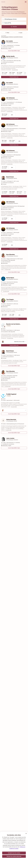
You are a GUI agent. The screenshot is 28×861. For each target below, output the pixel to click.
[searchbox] (14, 19)
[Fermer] (26, 833)
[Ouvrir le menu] (25, 2)
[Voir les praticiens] (14, 410)
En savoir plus (15, 69)
